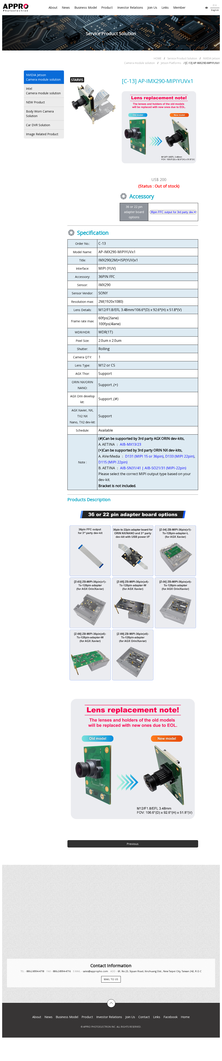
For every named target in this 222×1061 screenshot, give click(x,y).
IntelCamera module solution (43, 90)
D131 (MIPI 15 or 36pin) (144, 456)
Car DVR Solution (38, 125)
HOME (157, 58)
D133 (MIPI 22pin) (179, 456)
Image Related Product (42, 134)
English (215, 10)
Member (179, 7)
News (66, 7)
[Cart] (206, 7)
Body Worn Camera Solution (40, 113)
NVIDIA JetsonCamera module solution (43, 77)
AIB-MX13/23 (130, 444)
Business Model (85, 7)
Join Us (152, 7)
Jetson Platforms (171, 63)
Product (107, 7)
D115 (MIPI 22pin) (112, 462)
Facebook (170, 1017)
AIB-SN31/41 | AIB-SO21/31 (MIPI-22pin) (153, 468)
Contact (144, 1017)
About (53, 7)
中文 (215, 5)
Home (185, 1017)
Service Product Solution (182, 58)
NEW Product (35, 102)
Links (165, 7)
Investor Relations (130, 7)
